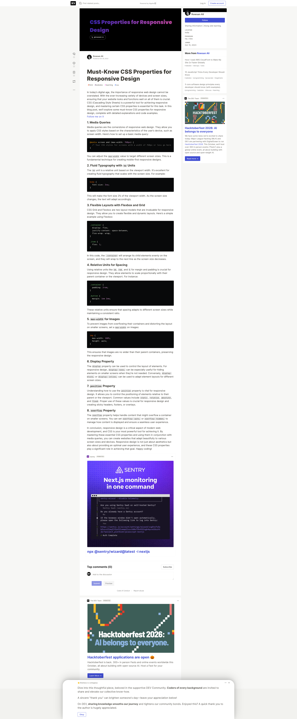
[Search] (80, 3)
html (90, 85)
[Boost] (74, 81)
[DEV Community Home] (73, 3)
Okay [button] (82, 714)
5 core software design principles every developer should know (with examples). (202, 87)
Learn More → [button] (95, 675)
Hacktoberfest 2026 (194, 144)
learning (109, 85)
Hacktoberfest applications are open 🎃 (120, 657)
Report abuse (139, 591)
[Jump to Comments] (74, 64)
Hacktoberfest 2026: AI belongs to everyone (201, 129)
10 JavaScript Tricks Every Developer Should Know (204, 75)
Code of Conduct (123, 591)
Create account (217, 3)
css (117, 85)
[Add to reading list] (74, 73)
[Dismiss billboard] (229, 683)
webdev (99, 85)
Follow (205, 20)
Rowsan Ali (98, 56)
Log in (203, 3)
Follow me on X (95, 116)
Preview (108, 583)
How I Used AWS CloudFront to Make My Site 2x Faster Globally (202, 63)
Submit (97, 583)
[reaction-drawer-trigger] (74, 55)
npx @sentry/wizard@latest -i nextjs (118, 551)
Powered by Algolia (147, 3)
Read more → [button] (192, 158)
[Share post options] (74, 90)
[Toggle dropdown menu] (172, 456)
